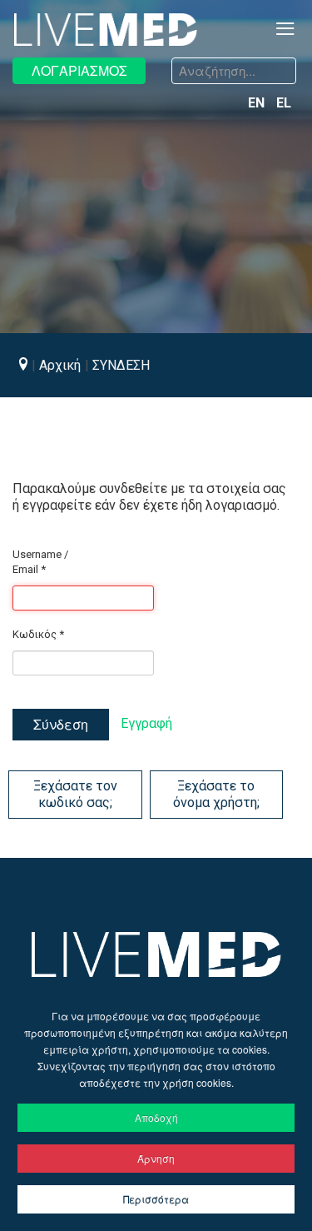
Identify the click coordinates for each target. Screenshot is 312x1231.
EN (258, 103)
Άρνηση (156, 1158)
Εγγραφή (146, 723)
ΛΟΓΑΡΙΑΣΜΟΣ (79, 70)
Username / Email (40, 562)
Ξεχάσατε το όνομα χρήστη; (216, 794)
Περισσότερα (156, 1199)
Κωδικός (38, 634)
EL (283, 103)
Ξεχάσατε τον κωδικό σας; (75, 794)
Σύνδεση (60, 724)
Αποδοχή (156, 1117)
